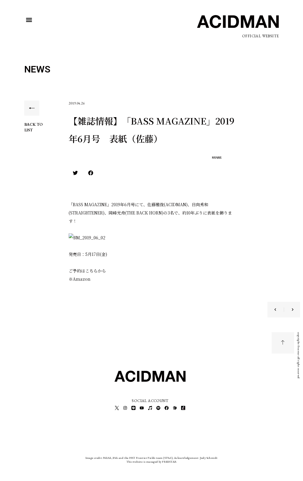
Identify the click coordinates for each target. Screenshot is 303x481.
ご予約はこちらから (87, 271)
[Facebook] (166, 408)
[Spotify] (158, 408)
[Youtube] (142, 408)
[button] (29, 20)
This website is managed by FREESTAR (151, 462)
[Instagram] (125, 408)
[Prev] (279, 309)
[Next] (289, 309)
